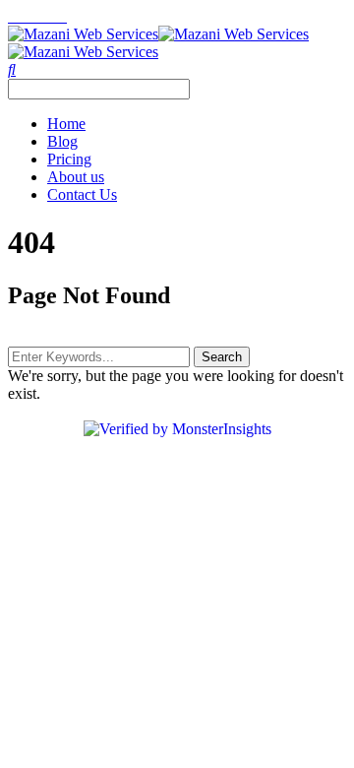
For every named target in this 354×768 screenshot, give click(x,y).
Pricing (69, 159)
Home (66, 123)
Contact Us (82, 194)
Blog (62, 141)
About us (75, 176)
